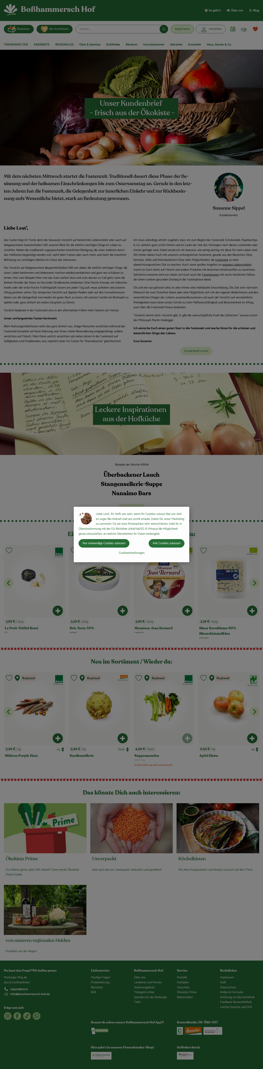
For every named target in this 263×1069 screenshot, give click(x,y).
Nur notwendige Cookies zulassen (104, 543)
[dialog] (131, 534)
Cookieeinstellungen (131, 552)
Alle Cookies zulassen (166, 543)
